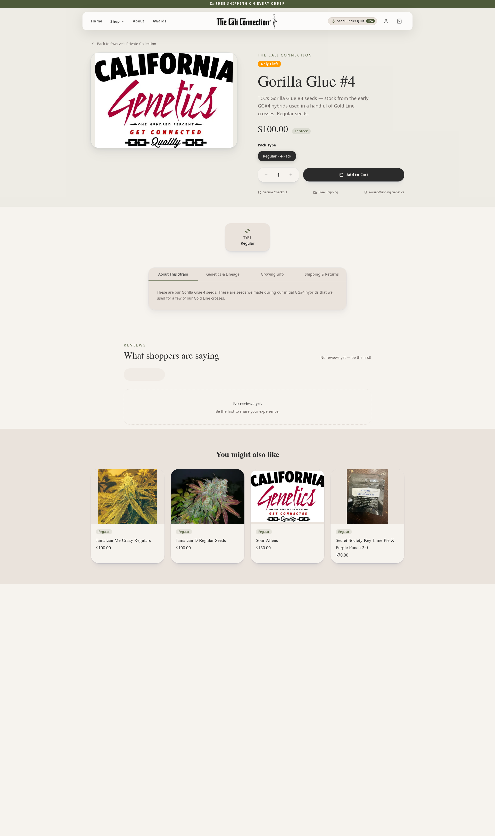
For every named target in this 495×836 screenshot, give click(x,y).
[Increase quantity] (291, 175)
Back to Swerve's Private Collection (126, 43)
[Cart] (399, 21)
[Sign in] (386, 21)
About (138, 21)
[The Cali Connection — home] (247, 21)
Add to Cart (357, 174)
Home (96, 21)
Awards (160, 21)
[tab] (173, 274)
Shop (115, 21)
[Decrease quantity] (266, 175)
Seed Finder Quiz (355, 21)
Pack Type (267, 145)
